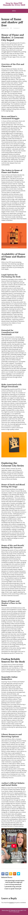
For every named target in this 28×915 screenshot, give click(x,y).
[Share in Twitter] (18, 873)
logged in (11, 902)
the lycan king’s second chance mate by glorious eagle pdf (14, 881)
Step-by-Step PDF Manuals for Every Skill (14, 4)
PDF (11, 28)
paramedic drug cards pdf (13, 886)
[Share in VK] (6, 873)
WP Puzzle (16, 911)
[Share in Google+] (14, 873)
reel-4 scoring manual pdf (13, 884)
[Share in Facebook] (3, 873)
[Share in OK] (10, 873)
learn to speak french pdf (13, 889)
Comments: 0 (16, 28)
